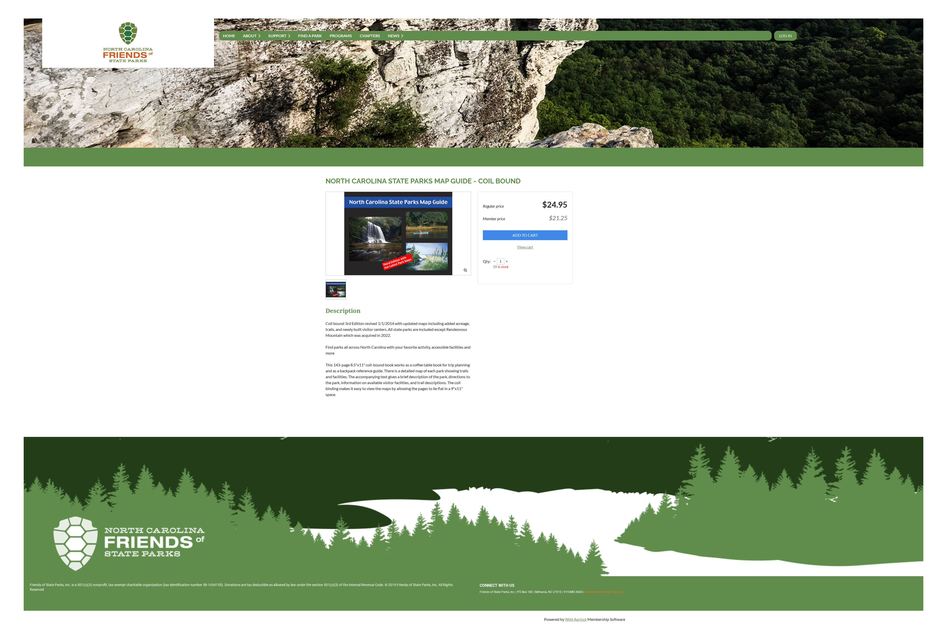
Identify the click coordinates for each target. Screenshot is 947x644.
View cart (525, 247)
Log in (785, 35)
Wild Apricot (576, 619)
